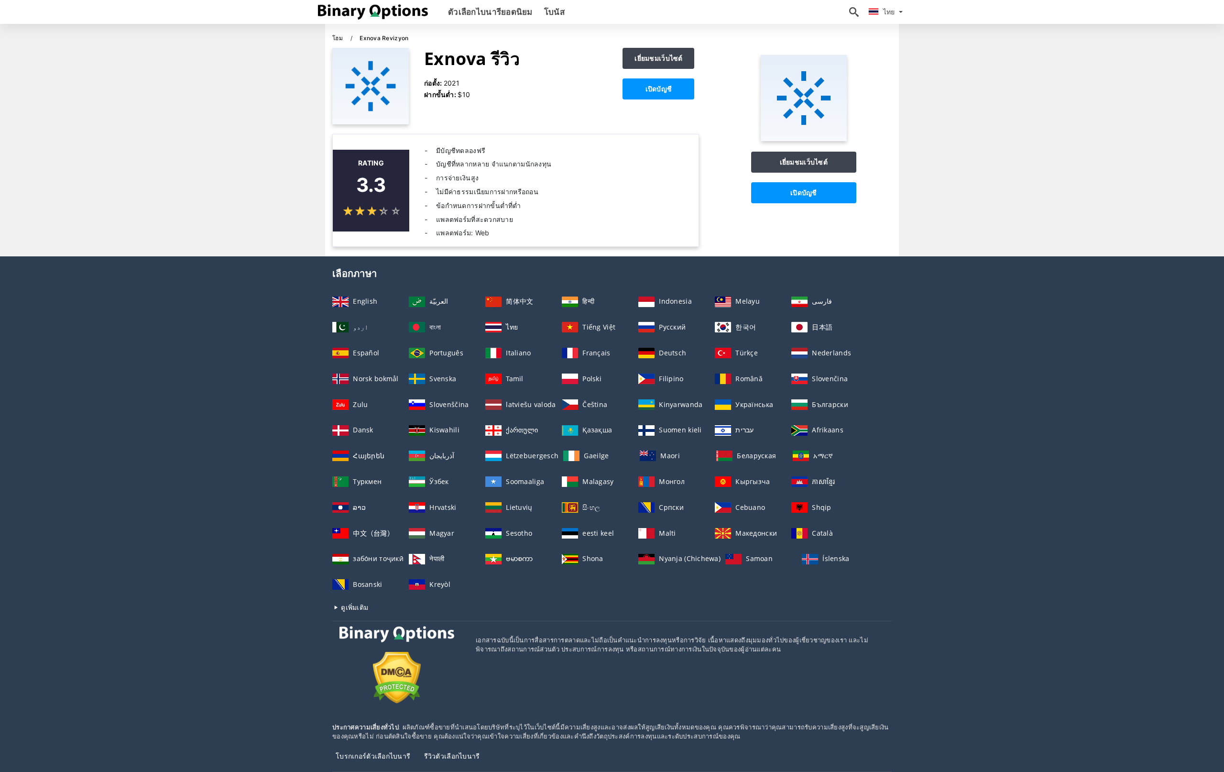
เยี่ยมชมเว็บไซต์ (658, 58)
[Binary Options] (396, 643)
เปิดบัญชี (658, 89)
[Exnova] (804, 138)
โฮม (338, 38)
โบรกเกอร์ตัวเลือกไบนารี (373, 756)
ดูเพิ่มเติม (353, 607)
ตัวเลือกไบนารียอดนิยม (490, 12)
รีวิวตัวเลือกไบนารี (452, 756)
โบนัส (554, 12)
